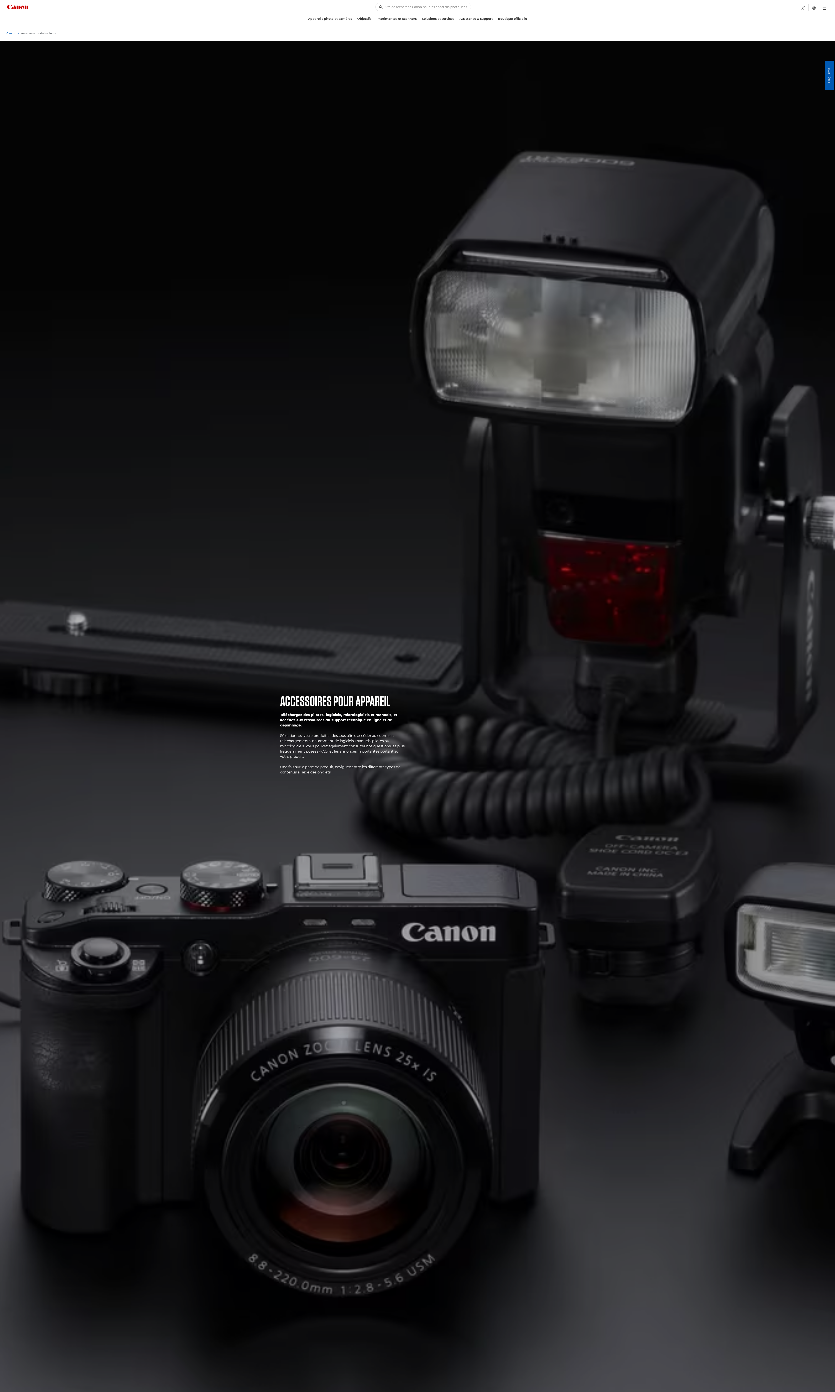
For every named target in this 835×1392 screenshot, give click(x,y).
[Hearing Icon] (803, 7)
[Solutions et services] (456, 19)
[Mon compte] (813, 7)
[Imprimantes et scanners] (418, 19)
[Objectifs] (373, 19)
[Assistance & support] (494, 19)
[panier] (824, 7)
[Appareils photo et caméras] (354, 19)
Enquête (829, 75)
